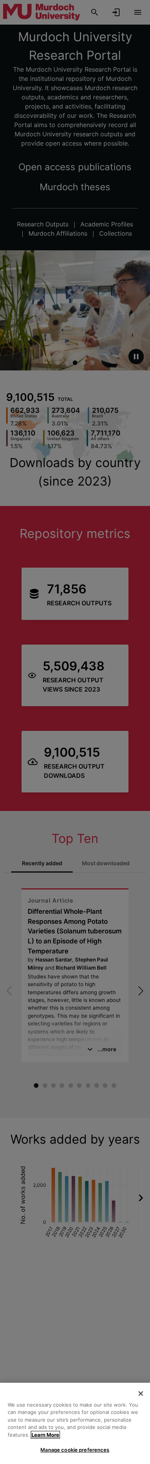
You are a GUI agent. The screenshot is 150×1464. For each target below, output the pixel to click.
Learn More (45, 1435)
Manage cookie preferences (74, 1450)
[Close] (140, 1393)
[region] (75, 1423)
